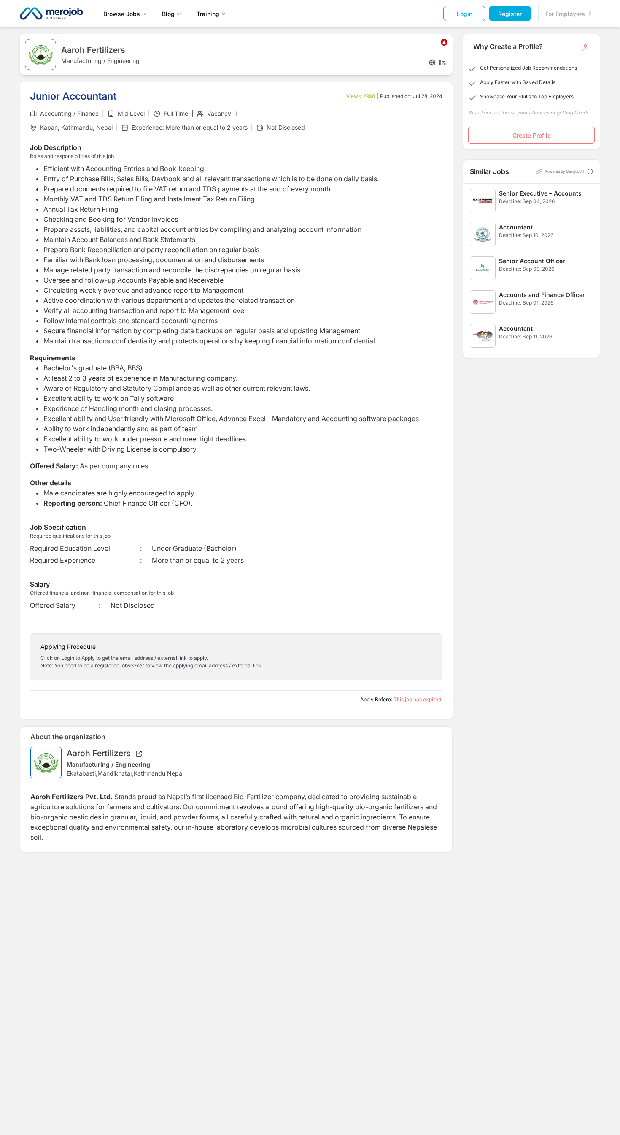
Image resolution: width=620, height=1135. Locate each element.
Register (510, 13)
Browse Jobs (121, 13)
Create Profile (531, 135)
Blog (168, 13)
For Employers (565, 13)
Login (464, 13)
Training (208, 13)
